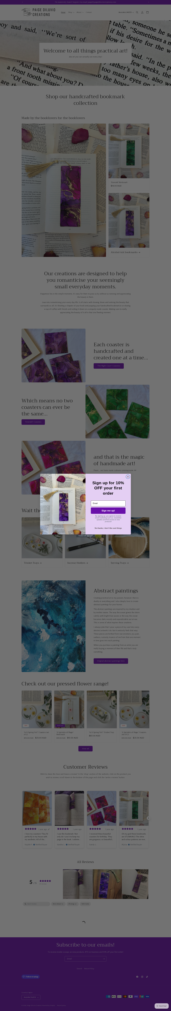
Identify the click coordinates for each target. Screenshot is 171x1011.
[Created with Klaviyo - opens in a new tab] (85, 535)
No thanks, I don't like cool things (108, 528)
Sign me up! (108, 510)
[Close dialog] (128, 477)
